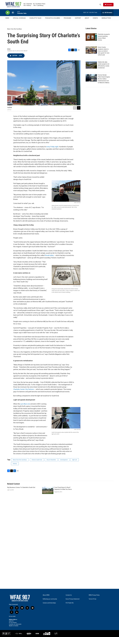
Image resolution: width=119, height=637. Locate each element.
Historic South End (37, 459)
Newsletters (106, 18)
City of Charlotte (51, 459)
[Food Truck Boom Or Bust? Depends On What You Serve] (47, 490)
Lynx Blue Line (25, 404)
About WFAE (46, 595)
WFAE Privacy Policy (94, 595)
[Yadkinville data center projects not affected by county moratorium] (91, 65)
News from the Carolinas (14, 29)
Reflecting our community (50, 599)
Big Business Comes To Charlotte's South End (21, 487)
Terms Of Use (92, 599)
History (15, 463)
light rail (74, 459)
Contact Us (69, 595)
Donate (109, 4)
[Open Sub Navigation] (10, 18)
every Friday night (52, 147)
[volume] (12, 13)
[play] (7, 13)
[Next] (78, 108)
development (64, 459)
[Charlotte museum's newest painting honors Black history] (91, 37)
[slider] (15, 12)
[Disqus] (59, 521)
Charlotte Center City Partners (23, 389)
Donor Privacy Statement (73, 599)
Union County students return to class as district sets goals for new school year (103, 51)
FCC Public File (70, 603)
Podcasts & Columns (52, 18)
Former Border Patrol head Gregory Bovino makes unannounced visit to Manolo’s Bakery (104, 78)
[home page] (20, 598)
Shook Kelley (49, 255)
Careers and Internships (49, 603)
